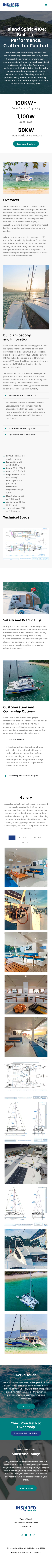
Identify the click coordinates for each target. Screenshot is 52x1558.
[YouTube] (26, 1535)
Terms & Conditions (32, 1552)
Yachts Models (26, 1519)
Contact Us (26, 1526)
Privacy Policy (17, 1552)
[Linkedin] (34, 1535)
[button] (26, 144)
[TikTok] (30, 1535)
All (12, 838)
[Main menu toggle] (46, 5)
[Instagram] (22, 1535)
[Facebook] (18, 1535)
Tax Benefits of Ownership (26, 1523)
